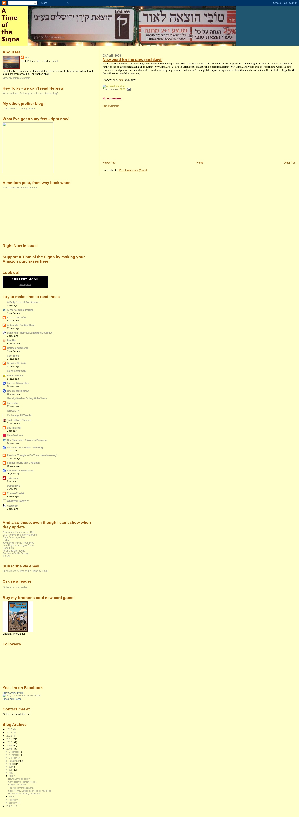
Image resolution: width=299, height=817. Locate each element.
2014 (9, 732)
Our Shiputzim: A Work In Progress (27, 440)
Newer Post (109, 162)
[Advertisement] (133, 132)
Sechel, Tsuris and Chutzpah (23, 462)
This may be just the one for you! (20, 187)
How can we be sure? (19, 779)
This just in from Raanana (20, 788)
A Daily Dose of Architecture (23, 302)
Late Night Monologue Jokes (18, 545)
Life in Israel (14, 427)
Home (199, 162)
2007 (9, 806)
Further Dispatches (18, 383)
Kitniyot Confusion (17, 784)
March (12, 796)
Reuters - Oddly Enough (16, 553)
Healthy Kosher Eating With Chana (27, 398)
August (12, 764)
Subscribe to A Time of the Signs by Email (25, 571)
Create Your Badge (12, 699)
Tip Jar (6, 556)
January (13, 803)
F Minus (7, 540)
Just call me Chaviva (19, 420)
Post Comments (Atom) (133, 170)
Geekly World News (18, 390)
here (121, 79)
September (14, 761)
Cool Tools (13, 355)
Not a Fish (8, 548)
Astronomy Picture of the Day (19, 532)
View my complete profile (16, 78)
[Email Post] (128, 89)
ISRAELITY (13, 410)
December (14, 752)
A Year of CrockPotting (20, 310)
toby (27, 57)
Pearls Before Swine (14, 550)
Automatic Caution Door (21, 325)
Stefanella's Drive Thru (20, 470)
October (13, 758)
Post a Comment (111, 105)
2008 (9, 748)
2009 (9, 745)
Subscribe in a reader (15, 587)
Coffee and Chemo (17, 348)
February (14, 800)
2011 (9, 739)
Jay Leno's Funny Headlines (18, 542)
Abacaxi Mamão (16, 317)
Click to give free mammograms (20, 534)
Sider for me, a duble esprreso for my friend (29, 791)
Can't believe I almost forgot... (22, 782)
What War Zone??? (18, 501)
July (11, 767)
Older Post (290, 162)
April (11, 776)
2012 (9, 735)
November (14, 755)
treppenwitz (13, 485)
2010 (9, 742)
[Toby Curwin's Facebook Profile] (22, 695)
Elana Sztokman (16, 371)
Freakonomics (15, 375)
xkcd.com (12, 505)
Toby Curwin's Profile (13, 693)
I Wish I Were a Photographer (19, 108)
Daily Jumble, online (14, 537)
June (11, 770)
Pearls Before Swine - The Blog (25, 447)
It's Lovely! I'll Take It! (19, 415)
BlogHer (11, 340)
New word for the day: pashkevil (132, 59)
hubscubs (12, 403)
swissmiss (13, 478)
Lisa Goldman (15, 435)
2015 (9, 729)
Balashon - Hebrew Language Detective (30, 332)
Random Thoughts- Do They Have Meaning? (32, 455)
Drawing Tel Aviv (16, 363)
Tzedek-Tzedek (15, 493)
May (11, 773)
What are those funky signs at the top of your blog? (30, 93)
